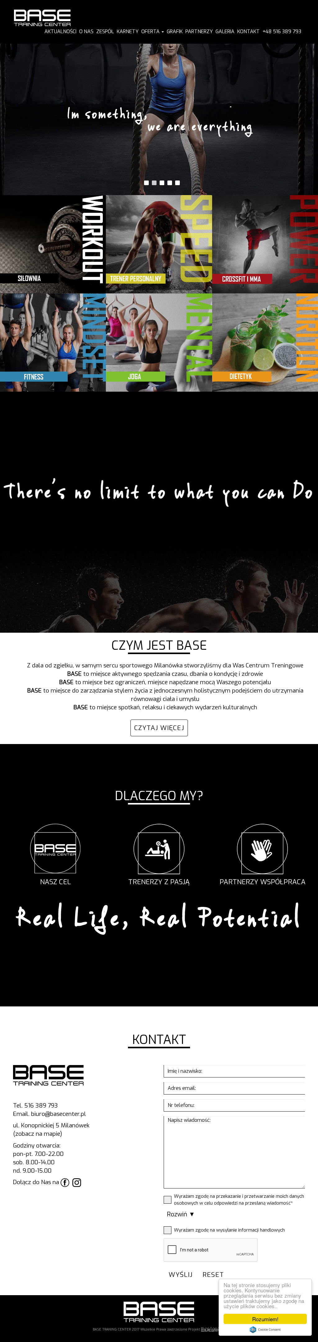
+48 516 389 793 (281, 31)
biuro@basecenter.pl (58, 1114)
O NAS (86, 31)
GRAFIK (175, 31)
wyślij (181, 1274)
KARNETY (128, 31)
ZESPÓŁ (105, 31)
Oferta (151, 31)
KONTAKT (248, 31)
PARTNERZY (199, 31)
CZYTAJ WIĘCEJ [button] (159, 728)
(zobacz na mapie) (37, 1134)
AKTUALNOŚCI (60, 31)
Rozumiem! (265, 1319)
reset (213, 1274)
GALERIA (225, 31)
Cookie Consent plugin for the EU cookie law (265, 1329)
